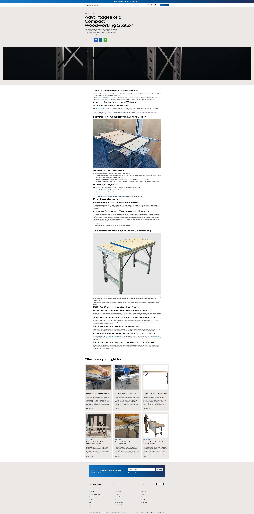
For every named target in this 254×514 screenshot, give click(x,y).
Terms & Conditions (139, 472)
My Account (144, 502)
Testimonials (118, 497)
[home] (91, 5)
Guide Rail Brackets (100, 189)
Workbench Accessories (95, 497)
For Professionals (119, 502)
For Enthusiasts (118, 504)
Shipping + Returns (161, 512)
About (142, 494)
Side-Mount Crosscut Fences (115, 189)
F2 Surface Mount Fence (103, 338)
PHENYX (124, 512)
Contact (143, 499)
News (142, 497)
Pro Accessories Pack (112, 336)
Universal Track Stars (101, 192)
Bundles (91, 499)
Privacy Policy (152, 512)
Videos (116, 494)
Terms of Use (143, 512)
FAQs (116, 499)
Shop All (91, 505)
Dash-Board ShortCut (103, 97)
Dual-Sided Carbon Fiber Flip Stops (121, 196)
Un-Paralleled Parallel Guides (103, 196)
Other (90, 502)
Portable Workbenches (94, 494)
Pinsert (142, 205)
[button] (124, 5)
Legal (137, 512)
